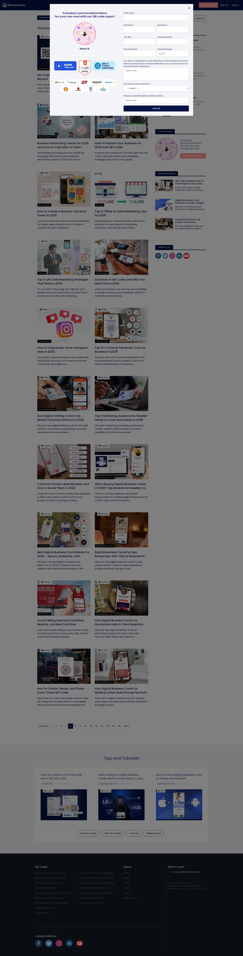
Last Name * (162, 25)
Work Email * (129, 13)
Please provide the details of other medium (143, 95)
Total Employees (164, 49)
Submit (156, 108)
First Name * (129, 25)
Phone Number (130, 49)
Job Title (127, 37)
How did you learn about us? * (137, 84)
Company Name (164, 37)
